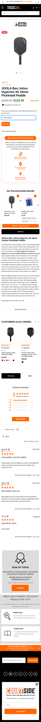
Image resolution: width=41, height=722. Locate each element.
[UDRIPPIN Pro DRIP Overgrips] (29, 202)
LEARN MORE (28, 1)
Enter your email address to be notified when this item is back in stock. (19, 112)
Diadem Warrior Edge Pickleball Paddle (8, 353)
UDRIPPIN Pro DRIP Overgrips (27, 212)
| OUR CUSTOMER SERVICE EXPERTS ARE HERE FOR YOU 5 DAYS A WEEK (20, 648)
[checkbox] (18, 196)
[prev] (3, 2)
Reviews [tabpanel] (11, 376)
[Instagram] (20, 674)
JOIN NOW (20, 588)
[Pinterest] (15, 674)
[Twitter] (31, 674)
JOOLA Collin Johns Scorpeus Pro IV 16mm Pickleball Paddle (29, 354)
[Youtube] (10, 674)
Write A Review (20, 419)
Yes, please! (20, 711)
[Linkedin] (36, 674)
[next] (36, 2)
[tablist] (20, 376)
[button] (38, 7)
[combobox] (32, 441)
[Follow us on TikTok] (25, 674)
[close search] (37, 13)
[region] (20, 400)
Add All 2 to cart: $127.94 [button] (20, 226)
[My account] (33, 7)
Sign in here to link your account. (21, 583)
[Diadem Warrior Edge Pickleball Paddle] (10, 334)
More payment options (9, 131)
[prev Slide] (2, 648)
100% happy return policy (19, 1)
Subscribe (32, 660)
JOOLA (4, 82)
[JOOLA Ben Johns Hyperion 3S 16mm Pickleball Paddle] (12, 202)
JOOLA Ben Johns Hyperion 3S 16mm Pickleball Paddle (9, 212)
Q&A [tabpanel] (30, 376)
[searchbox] (9, 429)
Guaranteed (11, 105)
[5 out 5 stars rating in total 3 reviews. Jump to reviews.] (35, 100)
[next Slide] (37, 648)
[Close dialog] (36, 684)
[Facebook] (5, 674)
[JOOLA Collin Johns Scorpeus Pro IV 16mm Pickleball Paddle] (30, 334)
